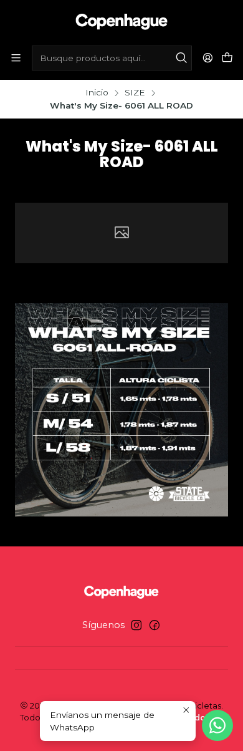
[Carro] (227, 58)
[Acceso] (207, 57)
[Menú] (15, 57)
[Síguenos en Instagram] (136, 625)
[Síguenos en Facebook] (154, 625)
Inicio (96, 93)
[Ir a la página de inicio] (121, 21)
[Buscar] (181, 58)
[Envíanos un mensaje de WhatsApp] (217, 725)
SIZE (135, 93)
